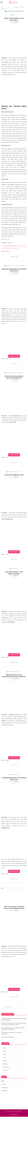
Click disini (7, 239)
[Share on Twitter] (14, 258)
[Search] (26, 2)
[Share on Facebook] (12, 258)
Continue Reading (14, 356)
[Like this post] (10, 258)
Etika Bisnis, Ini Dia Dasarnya (7, 1037)
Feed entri (3, 1084)
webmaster (16, 22)
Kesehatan (5, 1060)
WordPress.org (4, 1090)
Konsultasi (5, 1064)
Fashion (4, 1051)
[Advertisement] (14, 39)
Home (2, 7)
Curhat (4, 1047)
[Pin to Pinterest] (15, 258)
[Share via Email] (17, 258)
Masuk (2, 1081)
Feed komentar (4, 1087)
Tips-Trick (5, 1070)
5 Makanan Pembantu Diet (14, 475)
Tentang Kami (6, 1067)
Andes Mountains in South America (10, 248)
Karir (4, 1057)
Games (4, 1054)
